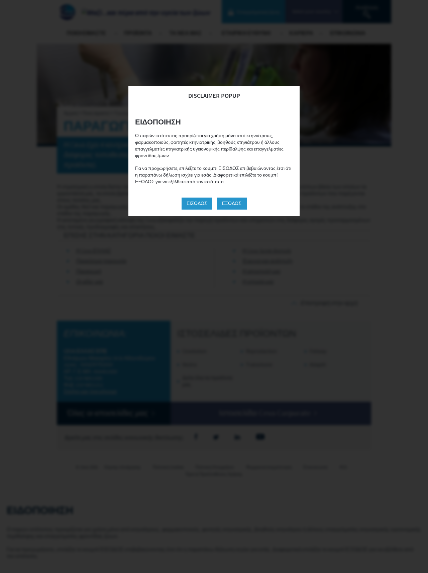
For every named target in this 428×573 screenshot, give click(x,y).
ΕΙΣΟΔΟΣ (197, 204)
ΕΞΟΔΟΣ (231, 204)
